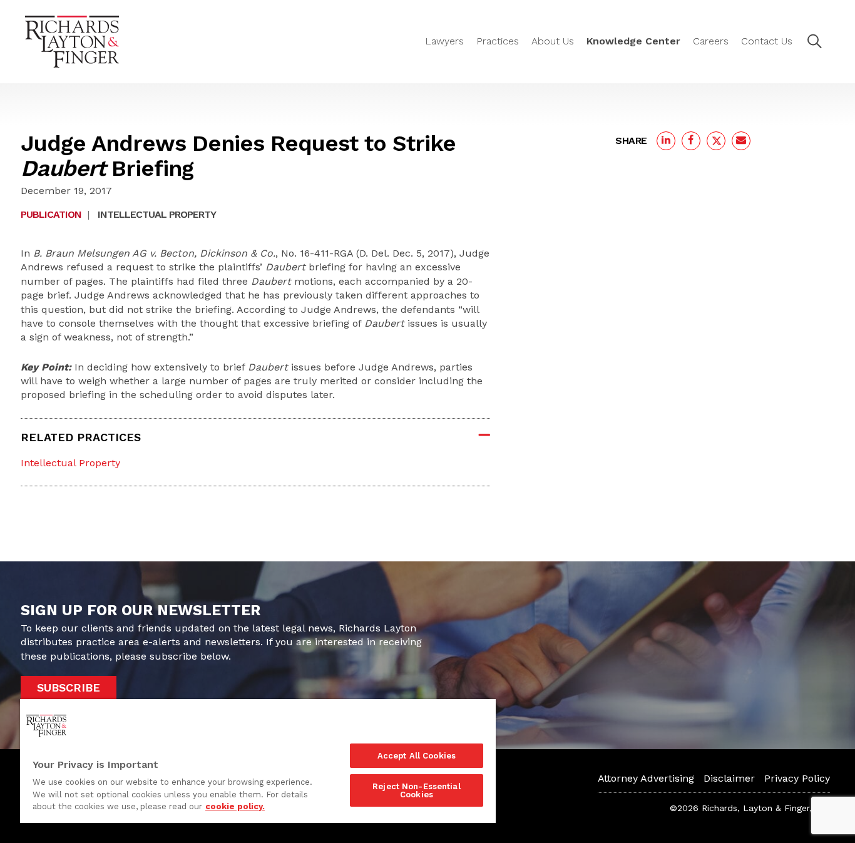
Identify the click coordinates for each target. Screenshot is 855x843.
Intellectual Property (157, 214)
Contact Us (766, 41)
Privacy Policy (797, 778)
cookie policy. (235, 806)
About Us (552, 41)
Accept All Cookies (416, 755)
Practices (497, 41)
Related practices (81, 437)
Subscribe (68, 687)
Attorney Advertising (646, 778)
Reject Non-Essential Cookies (416, 790)
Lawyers (444, 41)
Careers (711, 41)
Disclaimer (729, 778)
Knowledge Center (633, 41)
